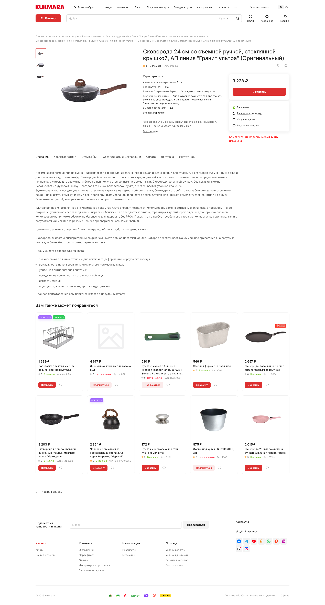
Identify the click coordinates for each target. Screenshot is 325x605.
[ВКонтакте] (239, 541)
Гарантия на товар (177, 560)
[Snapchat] (239, 548)
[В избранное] (278, 65)
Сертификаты (87, 555)
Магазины (128, 555)
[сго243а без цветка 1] (92, 92)
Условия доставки (177, 555)
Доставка (167, 156)
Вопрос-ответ (174, 565)
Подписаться (196, 524)
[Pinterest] (283, 541)
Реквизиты (129, 550)
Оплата (151, 156)
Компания (85, 543)
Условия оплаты (175, 550)
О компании (86, 550)
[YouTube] (254, 541)
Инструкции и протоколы (94, 565)
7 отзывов (155, 65)
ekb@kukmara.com (247, 531)
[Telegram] (246, 541)
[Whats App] (268, 541)
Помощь (171, 543)
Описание (42, 156)
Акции (39, 550)
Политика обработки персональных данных (250, 595)
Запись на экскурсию (92, 570)
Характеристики (65, 156)
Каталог (41, 543)
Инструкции (187, 156)
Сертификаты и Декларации (122, 156)
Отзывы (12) (89, 156)
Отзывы (83, 560)
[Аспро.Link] (246, 548)
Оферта (285, 595)
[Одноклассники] (261, 541)
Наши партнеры (45, 555)
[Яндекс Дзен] (276, 541)
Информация (131, 543)
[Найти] (237, 18)
